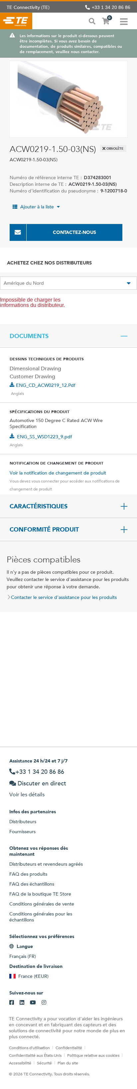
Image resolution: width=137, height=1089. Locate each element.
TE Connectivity (16, 21)
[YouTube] (33, 1003)
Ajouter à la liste (37, 207)
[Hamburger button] (124, 21)
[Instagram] (44, 1003)
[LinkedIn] (22, 1003)
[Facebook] (11, 1003)
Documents (29, 336)
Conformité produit (44, 529)
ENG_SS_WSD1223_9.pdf (44, 437)
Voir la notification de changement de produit (58, 473)
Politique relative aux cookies (93, 1055)
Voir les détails (27, 794)
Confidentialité (69, 1047)
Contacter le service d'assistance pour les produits (64, 597)
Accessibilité (20, 1062)
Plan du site (68, 1062)
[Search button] (92, 20)
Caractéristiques (39, 506)
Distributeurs (22, 822)
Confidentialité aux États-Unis (35, 1055)
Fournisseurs (22, 832)
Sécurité (44, 1062)
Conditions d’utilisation (29, 1047)
